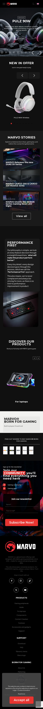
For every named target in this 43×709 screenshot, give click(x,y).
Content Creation (32, 402)
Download (21, 643)
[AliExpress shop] (25, 450)
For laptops (21, 611)
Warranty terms (21, 651)
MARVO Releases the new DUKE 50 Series (19, 163)
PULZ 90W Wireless (21, 118)
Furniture (21, 623)
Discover (21, 38)
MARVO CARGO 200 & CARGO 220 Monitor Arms (21, 185)
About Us (21, 668)
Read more (21, 694)
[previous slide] (22, 75)
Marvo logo (21, 655)
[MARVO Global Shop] (18, 450)
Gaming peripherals (22, 603)
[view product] (36, 82)
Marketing (21, 672)
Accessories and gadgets (21, 627)
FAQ (21, 647)
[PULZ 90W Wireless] (21, 97)
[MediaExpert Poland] (12, 450)
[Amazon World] (31, 450)
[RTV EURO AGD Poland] (5, 450)
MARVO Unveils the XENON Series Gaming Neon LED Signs (20, 204)
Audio (21, 607)
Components (21, 615)
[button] (34, 358)
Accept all (21, 700)
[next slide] (34, 75)
